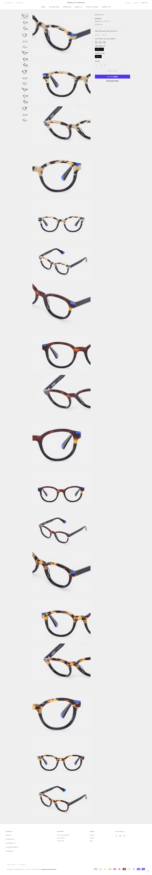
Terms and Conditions (63, 835)
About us (78, 7)
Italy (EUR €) (8, 2)
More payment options (112, 81)
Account (128, 2)
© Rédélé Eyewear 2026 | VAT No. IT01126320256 (24, 869)
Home (43, 7)
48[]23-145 (99, 49)
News (91, 841)
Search (136, 2)
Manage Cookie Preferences (48, 869)
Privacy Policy (61, 838)
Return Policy (60, 841)
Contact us (106, 7)
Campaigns (67, 7)
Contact (92, 838)
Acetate (98, 56)
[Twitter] (103, 35)
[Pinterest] (105, 35)
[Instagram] (124, 836)
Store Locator (92, 7)
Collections (54, 7)
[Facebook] (101, 35)
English (19, 2)
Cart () (144, 2)
